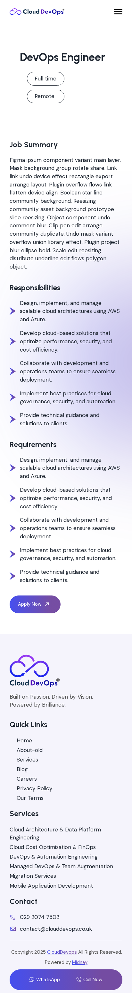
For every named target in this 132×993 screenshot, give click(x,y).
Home (24, 740)
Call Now (92, 979)
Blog (22, 769)
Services (27, 759)
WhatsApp (48, 979)
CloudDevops (62, 952)
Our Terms (30, 797)
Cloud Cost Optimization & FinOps (53, 847)
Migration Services (33, 875)
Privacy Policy (35, 788)
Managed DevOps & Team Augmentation (61, 866)
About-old (30, 750)
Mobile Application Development (51, 885)
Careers (27, 778)
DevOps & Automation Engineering (54, 856)
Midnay (79, 962)
